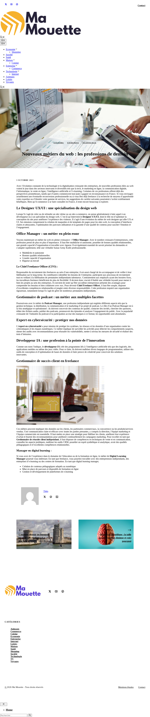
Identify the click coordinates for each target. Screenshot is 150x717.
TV (12, 659)
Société (9, 54)
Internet (15, 74)
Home (9, 709)
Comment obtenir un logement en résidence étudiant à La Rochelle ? (34, 537)
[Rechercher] (30, 715)
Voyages (10, 82)
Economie (10, 49)
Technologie (11, 71)
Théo (80, 164)
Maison (9, 60)
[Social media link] (6, 4)
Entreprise (10, 66)
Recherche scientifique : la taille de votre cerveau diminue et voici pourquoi (115, 537)
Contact (141, 5)
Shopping (16, 52)
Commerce (17, 68)
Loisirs (9, 79)
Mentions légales (126, 687)
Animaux (10, 76)
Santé (8, 57)
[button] (2, 37)
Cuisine (15, 63)
